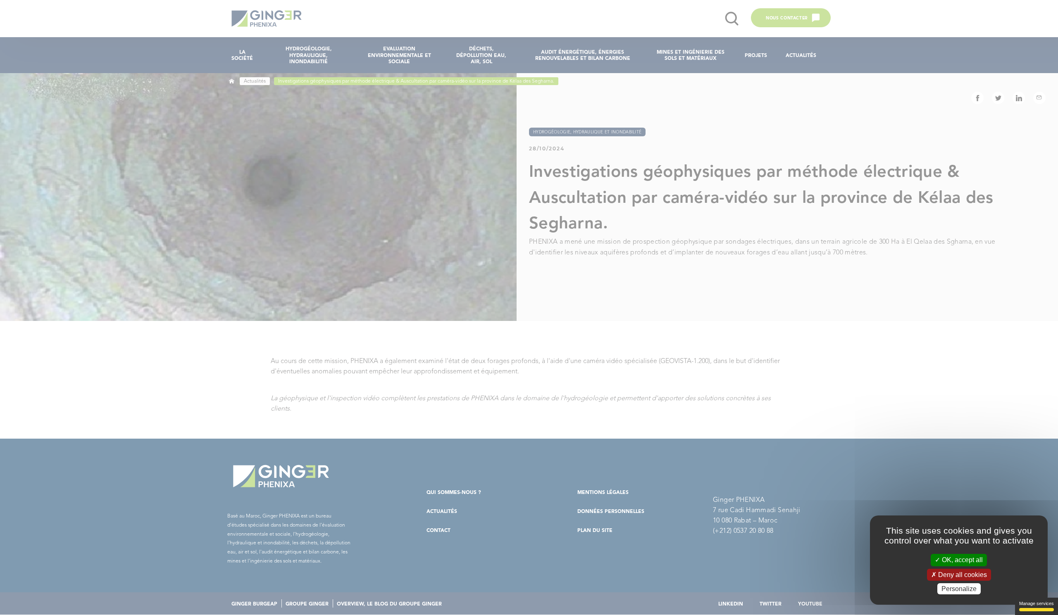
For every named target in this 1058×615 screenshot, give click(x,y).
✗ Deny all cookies (959, 574)
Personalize (959, 588)
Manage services (1036, 603)
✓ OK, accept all (959, 559)
